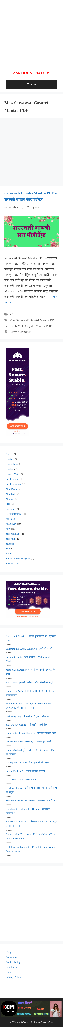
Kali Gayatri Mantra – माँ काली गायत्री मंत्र (26, 724)
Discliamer (11, 967)
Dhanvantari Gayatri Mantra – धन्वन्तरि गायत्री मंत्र (31, 733)
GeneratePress (46, 1022)
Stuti (8, 548)
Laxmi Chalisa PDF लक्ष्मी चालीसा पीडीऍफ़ (25, 771)
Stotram (10, 543)
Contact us (11, 957)
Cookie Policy (13, 962)
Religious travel (14, 513)
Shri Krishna (12, 533)
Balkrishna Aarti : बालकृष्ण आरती (22, 779)
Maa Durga (11, 488)
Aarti (8, 454)
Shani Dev (11, 523)
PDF (12, 314)
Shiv (8, 528)
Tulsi (8, 553)
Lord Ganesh (12, 479)
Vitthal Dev (12, 563)
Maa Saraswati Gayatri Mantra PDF (33, 320)
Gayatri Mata (12, 474)
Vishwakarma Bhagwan (18, 558)
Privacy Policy (13, 977)
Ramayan (10, 508)
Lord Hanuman (13, 484)
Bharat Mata (12, 464)
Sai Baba (10, 518)
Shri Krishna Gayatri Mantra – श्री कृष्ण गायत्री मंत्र (31, 800)
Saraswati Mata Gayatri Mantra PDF (28, 326)
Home (9, 972)
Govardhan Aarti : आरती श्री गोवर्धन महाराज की (28, 741)
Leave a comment (21, 332)
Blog (8, 952)
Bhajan (9, 459)
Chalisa (10, 469)
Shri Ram (10, 538)
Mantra (9, 498)
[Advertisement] (31, 33)
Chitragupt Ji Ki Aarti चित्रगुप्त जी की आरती (27, 762)
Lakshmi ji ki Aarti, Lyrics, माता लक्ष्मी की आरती (29, 648)
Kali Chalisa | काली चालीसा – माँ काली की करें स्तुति (30, 682)
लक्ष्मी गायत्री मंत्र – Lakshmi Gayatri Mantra (27, 716)
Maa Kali (10, 493)
